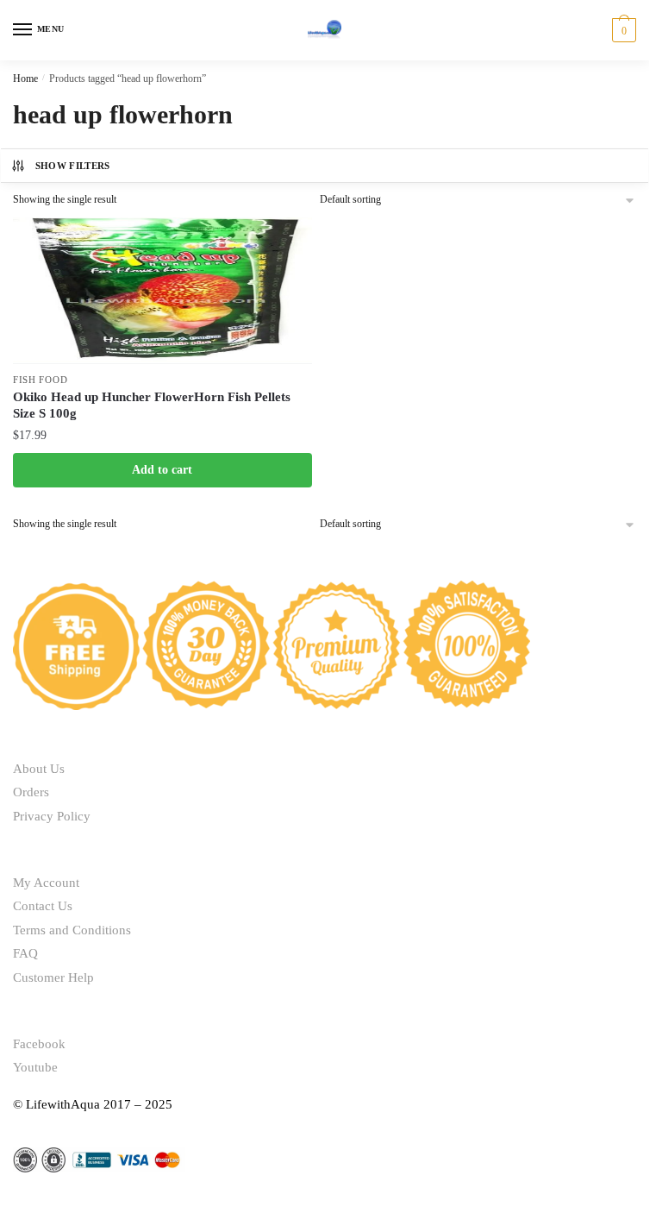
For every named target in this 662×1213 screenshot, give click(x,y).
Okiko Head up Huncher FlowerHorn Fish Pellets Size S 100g (151, 405)
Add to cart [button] (162, 469)
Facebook (39, 1044)
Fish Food (40, 379)
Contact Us (42, 906)
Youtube (35, 1067)
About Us (39, 769)
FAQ (25, 953)
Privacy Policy (52, 816)
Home (25, 78)
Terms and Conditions (72, 930)
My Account (46, 882)
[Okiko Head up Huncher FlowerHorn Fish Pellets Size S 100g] (162, 290)
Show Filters (72, 165)
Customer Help (53, 977)
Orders (31, 792)
